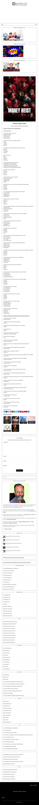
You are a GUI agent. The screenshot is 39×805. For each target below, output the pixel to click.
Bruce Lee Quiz (5, 655)
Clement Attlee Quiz (6, 705)
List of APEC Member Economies (8, 741)
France (19, 167)
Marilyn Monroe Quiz (6, 657)
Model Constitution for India (23, 521)
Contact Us (35, 785)
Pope (27, 514)
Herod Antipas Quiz (6, 601)
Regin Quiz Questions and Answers (9, 763)
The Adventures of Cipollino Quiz (8, 570)
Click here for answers (7, 130)
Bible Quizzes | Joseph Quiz (7, 608)
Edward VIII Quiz (6, 701)
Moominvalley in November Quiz (8, 589)
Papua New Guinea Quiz (7, 722)
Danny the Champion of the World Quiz (9, 584)
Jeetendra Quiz (5, 679)
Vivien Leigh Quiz (6, 664)
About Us (31, 785)
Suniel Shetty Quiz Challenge (8, 693)
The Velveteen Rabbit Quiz (7, 577)
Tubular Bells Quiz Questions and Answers (10, 621)
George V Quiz (5, 719)
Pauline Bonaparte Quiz (7, 703)
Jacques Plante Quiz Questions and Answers (13, 536)
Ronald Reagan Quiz (6, 659)
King (25, 514)
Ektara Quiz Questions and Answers (9, 633)
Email (4, 460)
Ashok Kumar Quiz (6, 674)
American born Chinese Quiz (7, 572)
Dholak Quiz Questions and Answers (9, 642)
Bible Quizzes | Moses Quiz (7, 615)
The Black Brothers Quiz (7, 579)
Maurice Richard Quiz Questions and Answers (13, 550)
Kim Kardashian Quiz (6, 668)
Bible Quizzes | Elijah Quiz (7, 606)
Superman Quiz (5, 666)
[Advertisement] (19, 15)
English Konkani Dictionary (11, 519)
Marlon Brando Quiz (6, 650)
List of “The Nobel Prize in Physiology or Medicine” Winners (13, 744)
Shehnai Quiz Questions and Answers (9, 630)
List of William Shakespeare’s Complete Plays (10, 568)
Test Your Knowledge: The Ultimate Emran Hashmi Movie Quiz (13, 695)
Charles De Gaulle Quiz (7, 712)
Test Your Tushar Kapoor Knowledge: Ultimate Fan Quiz (12, 690)
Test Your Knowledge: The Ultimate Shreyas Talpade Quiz (12, 686)
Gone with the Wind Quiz (7, 648)
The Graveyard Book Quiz (7, 575)
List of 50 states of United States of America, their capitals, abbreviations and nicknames (18, 734)
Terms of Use (24, 791)
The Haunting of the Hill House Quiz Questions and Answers (13, 754)
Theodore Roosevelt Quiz (7, 708)
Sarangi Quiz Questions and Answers (9, 637)
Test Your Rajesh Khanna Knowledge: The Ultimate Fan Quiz (13, 681)
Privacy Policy (15, 791)
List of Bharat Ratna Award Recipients (9, 746)
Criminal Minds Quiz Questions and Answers (10, 759)
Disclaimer (19, 791)
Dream (29, 514)
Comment (5, 442)
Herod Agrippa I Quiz (6, 599)
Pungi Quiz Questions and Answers (9, 626)
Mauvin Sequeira (25, 126)
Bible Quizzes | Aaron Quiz (7, 613)
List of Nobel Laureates (7, 730)
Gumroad (9, 528)
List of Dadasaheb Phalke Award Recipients (10, 748)
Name (4, 456)
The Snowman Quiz (6, 582)
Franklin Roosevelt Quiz (7, 710)
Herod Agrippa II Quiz (6, 597)
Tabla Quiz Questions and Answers (9, 639)
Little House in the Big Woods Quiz (9, 586)
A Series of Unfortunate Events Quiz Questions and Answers (13, 761)
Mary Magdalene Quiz (7, 594)
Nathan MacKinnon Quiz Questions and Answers (13, 543)
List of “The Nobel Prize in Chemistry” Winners (11, 739)
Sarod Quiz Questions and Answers (9, 628)
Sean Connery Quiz (6, 652)
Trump (33, 514)
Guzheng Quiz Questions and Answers (9, 635)
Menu (36, 24)
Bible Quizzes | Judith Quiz (7, 611)
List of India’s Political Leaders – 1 (8, 737)
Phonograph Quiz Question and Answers (10, 623)
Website (5, 465)
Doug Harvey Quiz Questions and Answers (12, 539)
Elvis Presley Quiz (6, 661)
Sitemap (3, 797)
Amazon (6, 528)
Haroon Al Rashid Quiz (7, 715)
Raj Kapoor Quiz (6, 677)
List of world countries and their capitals (10, 732)
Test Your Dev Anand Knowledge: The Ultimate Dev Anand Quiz (13, 683)
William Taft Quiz (6, 717)
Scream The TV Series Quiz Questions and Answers (11, 756)
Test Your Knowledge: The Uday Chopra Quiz (10, 688)
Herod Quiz (5, 604)
